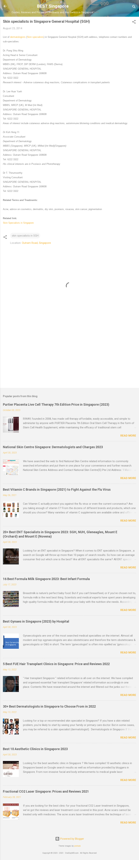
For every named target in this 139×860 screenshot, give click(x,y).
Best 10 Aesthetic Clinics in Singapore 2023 (35, 749)
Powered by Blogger (72, 838)
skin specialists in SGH (25, 235)
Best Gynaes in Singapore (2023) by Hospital (36, 621)
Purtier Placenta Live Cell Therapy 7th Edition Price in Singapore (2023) (56, 404)
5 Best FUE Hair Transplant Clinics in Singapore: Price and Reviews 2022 (56, 664)
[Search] (134, 7)
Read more (128, 435)
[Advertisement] (69, 356)
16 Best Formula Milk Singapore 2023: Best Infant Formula (46, 579)
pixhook (77, 846)
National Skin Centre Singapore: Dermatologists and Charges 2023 (53, 447)
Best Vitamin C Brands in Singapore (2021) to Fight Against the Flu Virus (57, 489)
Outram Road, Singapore (36, 243)
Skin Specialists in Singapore (18, 222)
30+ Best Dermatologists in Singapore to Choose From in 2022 (49, 706)
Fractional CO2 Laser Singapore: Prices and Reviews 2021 (46, 791)
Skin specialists (35, 37)
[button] (134, 22)
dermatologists (18, 37)
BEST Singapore (53, 6)
